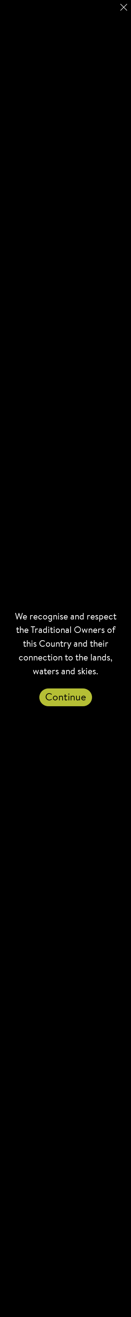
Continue (65, 698)
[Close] (123, 7)
